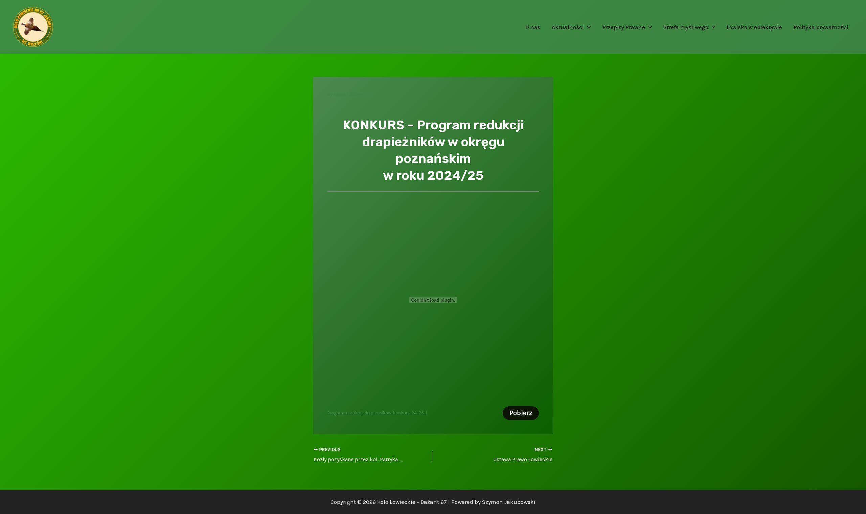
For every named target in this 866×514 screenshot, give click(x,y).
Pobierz (520, 413)
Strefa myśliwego (685, 27)
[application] (587, 27)
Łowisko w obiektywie (754, 27)
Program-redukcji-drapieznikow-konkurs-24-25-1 (377, 412)
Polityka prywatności (821, 27)
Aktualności (568, 27)
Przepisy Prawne (623, 27)
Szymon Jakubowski (508, 501)
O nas (532, 27)
